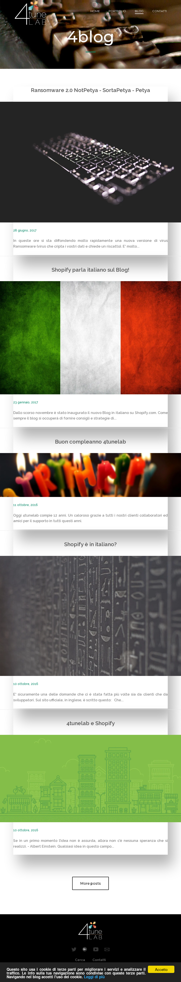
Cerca (80, 960)
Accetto (161, 969)
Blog (139, 11)
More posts (90, 883)
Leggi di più (94, 976)
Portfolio (117, 11)
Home (95, 11)
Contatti (159, 11)
